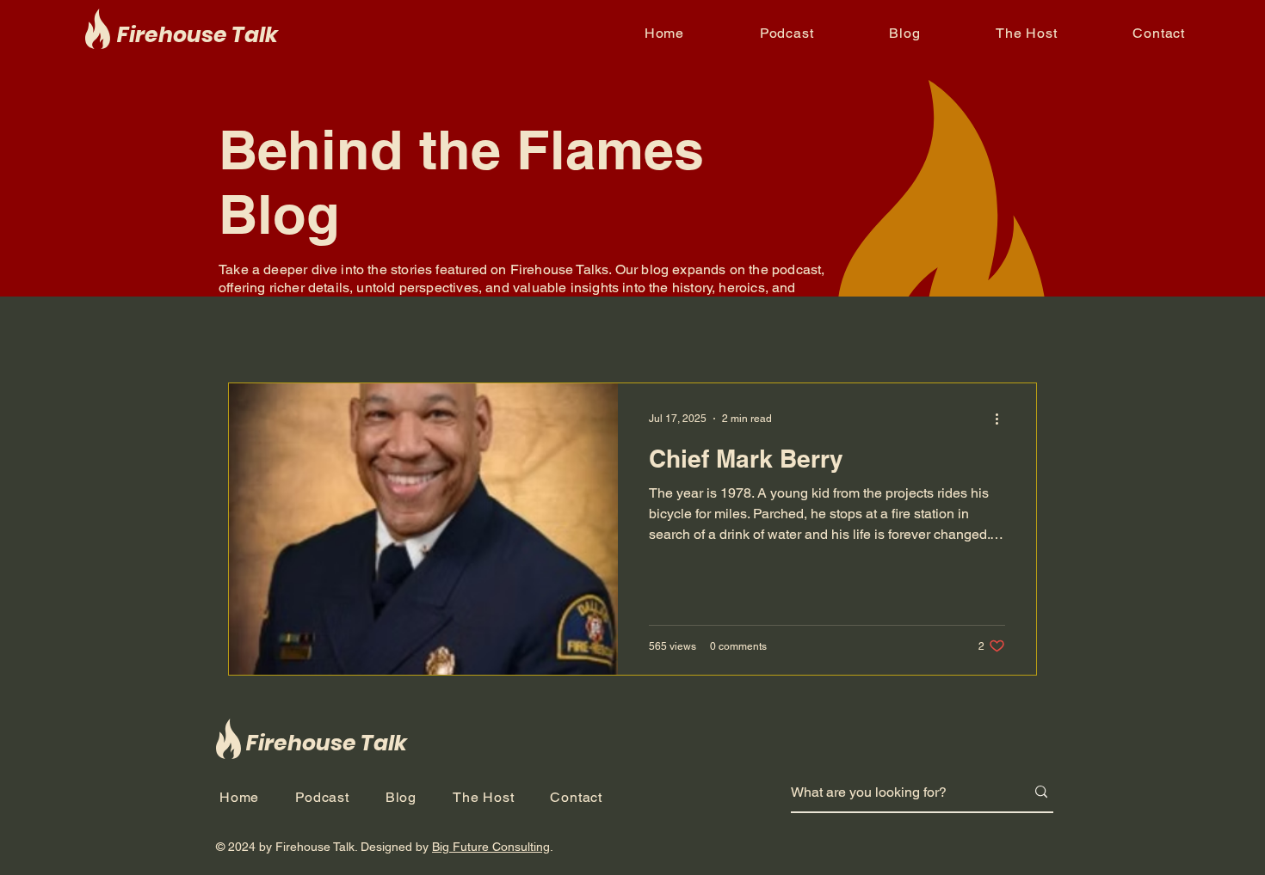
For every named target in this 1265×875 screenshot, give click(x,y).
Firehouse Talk (197, 35)
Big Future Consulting (491, 847)
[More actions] (1002, 418)
